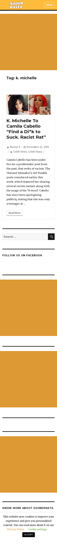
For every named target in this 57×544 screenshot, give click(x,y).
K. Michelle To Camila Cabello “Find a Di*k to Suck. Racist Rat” (26, 129)
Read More (15, 212)
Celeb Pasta (35, 151)
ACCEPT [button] (28, 534)
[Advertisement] (28, 42)
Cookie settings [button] (37, 529)
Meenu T (15, 147)
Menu (49, 5)
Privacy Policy (15, 529)
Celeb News (20, 151)
